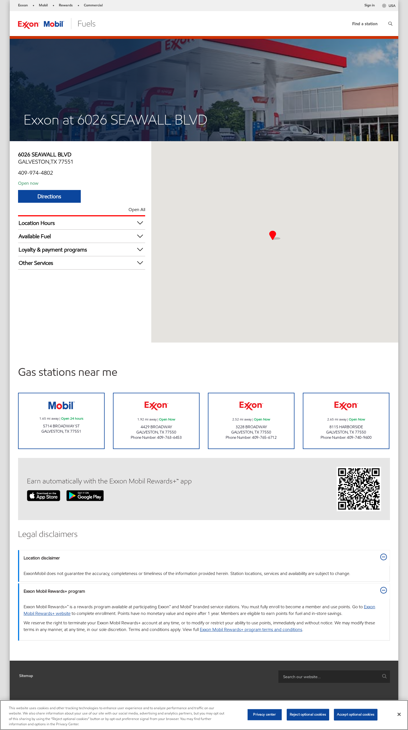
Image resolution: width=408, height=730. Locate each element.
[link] (364, 22)
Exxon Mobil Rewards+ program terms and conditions (251, 629)
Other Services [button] (36, 263)
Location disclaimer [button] (42, 558)
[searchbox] (328, 676)
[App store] (43, 495)
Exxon (23, 5)
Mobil (43, 5)
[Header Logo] (56, 23)
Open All (137, 209)
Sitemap (26, 675)
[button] (390, 23)
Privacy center (264, 714)
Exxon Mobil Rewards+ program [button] (54, 591)
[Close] (399, 714)
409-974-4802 (35, 172)
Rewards (66, 5)
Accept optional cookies (355, 714)
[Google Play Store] (85, 495)
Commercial (93, 5)
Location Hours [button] (37, 223)
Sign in (369, 5)
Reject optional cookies (308, 714)
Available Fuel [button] (35, 236)
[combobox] (334, 676)
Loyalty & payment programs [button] (53, 249)
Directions (49, 196)
